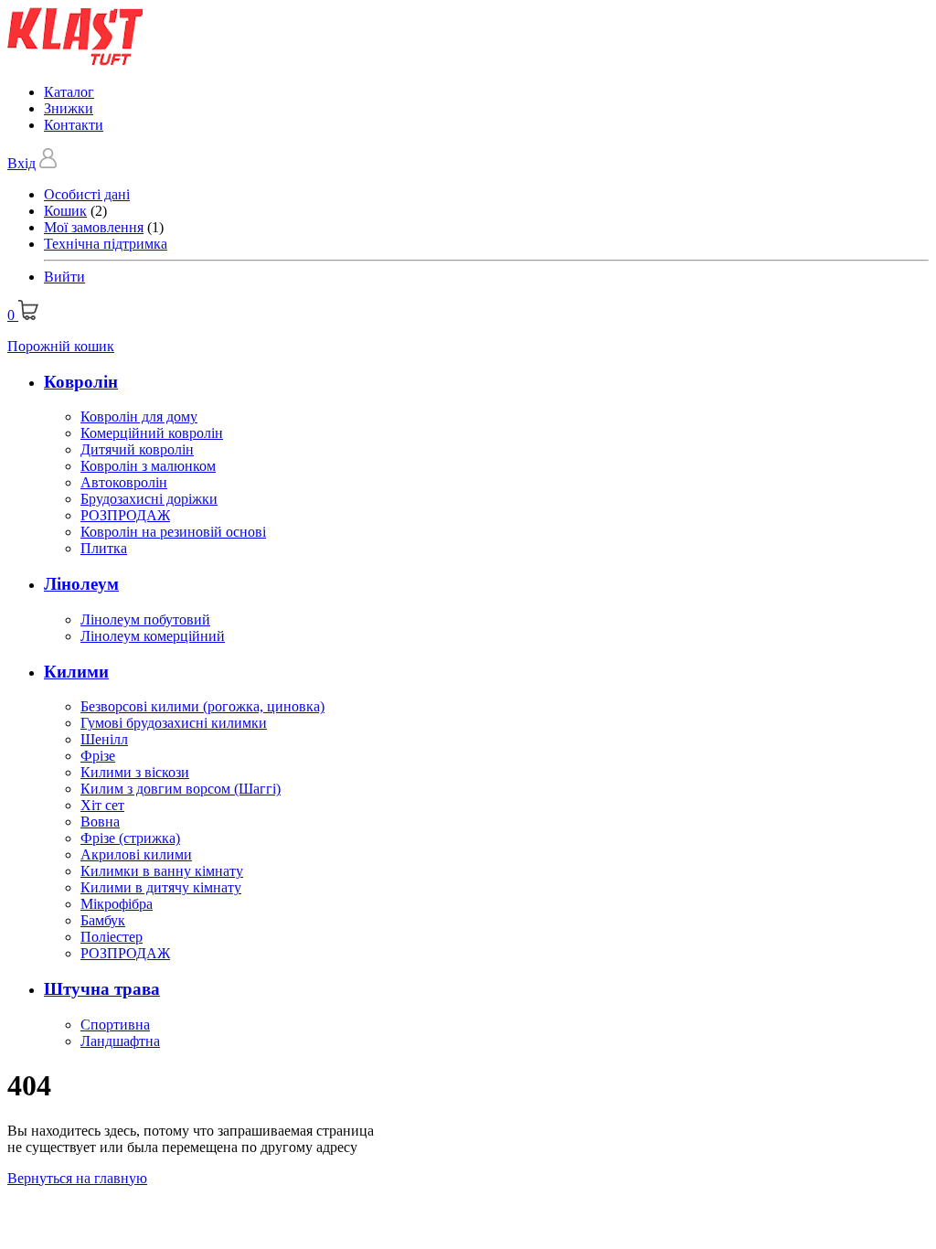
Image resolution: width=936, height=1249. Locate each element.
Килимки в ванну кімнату (161, 871)
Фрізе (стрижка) (130, 838)
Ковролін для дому (138, 416)
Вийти (64, 276)
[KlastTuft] (75, 61)
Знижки (68, 108)
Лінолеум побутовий (145, 619)
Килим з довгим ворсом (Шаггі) (180, 788)
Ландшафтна (120, 1041)
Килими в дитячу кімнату (160, 887)
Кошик (65, 211)
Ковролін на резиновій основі (173, 531)
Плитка (103, 548)
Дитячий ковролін (137, 449)
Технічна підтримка (105, 243)
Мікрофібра (116, 904)
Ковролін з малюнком (148, 466)
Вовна (100, 821)
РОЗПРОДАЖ (125, 515)
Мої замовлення (94, 227)
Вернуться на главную (77, 1178)
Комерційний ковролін (151, 433)
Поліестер (111, 937)
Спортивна (115, 1024)
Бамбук (102, 920)
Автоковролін (123, 482)
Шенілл (104, 739)
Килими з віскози (134, 772)
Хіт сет (102, 805)
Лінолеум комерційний (152, 636)
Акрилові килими (136, 854)
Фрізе (97, 755)
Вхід (21, 163)
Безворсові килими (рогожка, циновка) (202, 706)
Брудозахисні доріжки (149, 499)
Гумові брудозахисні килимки (173, 723)
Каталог (69, 92)
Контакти (73, 125)
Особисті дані (87, 194)
